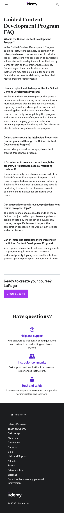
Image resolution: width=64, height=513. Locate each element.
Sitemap (12, 474)
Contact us (14, 442)
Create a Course (16, 293)
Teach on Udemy (17, 428)
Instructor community (32, 362)
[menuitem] (21, 414)
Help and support (32, 336)
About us (13, 438)
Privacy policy (15, 470)
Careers (12, 447)
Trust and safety (32, 385)
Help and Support (17, 456)
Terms (11, 465)
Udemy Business (17, 424)
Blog (10, 451)
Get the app (14, 433)
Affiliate (12, 460)
